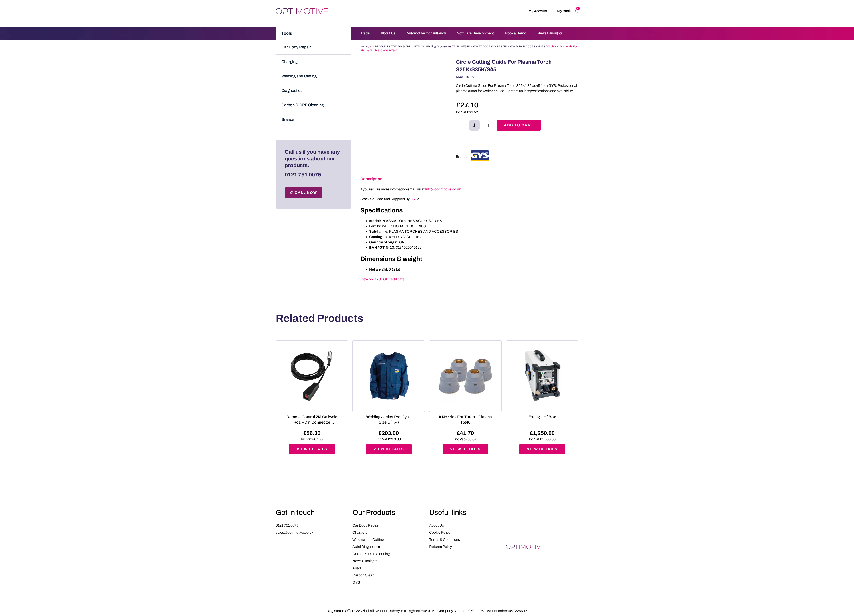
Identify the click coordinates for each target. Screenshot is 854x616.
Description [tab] (371, 179)
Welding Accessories (438, 46)
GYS (414, 199)
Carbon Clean (363, 575)
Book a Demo (515, 33)
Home (364, 46)
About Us (388, 33)
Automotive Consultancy (426, 33)
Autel (356, 568)
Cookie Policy (439, 532)
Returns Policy (440, 547)
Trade (365, 33)
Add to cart (519, 125)
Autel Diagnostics (366, 547)
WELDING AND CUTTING (408, 46)
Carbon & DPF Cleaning (302, 105)
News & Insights (550, 33)
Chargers (359, 532)
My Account (537, 11)
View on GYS (370, 279)
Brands (287, 119)
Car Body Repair (296, 47)
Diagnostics (291, 90)
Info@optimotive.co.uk (443, 189)
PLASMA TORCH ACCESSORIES (524, 46)
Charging (289, 61)
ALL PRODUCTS (380, 46)
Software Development (475, 33)
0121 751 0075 (303, 175)
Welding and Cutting (299, 76)
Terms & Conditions (444, 539)
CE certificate (394, 279)
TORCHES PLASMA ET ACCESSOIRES (477, 46)
